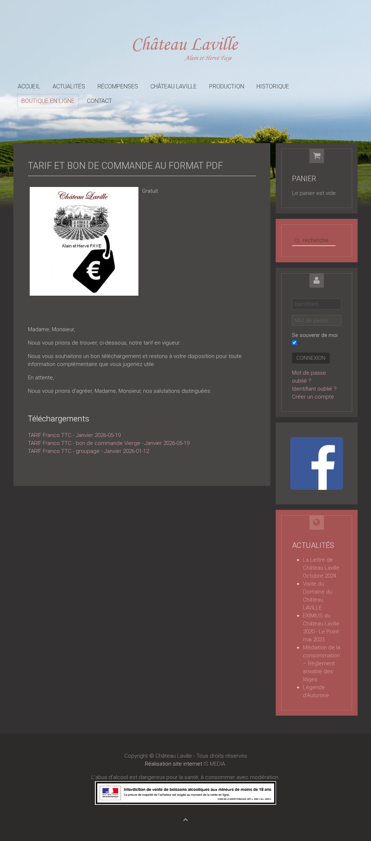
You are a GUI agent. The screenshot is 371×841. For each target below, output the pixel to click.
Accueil (29, 86)
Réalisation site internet (173, 764)
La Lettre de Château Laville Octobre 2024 (321, 568)
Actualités (69, 86)
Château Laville (173, 86)
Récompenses (117, 86)
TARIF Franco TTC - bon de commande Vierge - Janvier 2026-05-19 (108, 443)
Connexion (310, 358)
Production (226, 86)
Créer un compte (313, 397)
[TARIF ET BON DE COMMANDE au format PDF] (84, 241)
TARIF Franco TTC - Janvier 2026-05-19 (74, 435)
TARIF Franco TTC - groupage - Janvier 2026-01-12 (88, 451)
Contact (99, 100)
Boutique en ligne (48, 100)
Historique (273, 86)
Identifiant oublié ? (314, 389)
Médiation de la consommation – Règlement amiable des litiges (321, 663)
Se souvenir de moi (315, 335)
